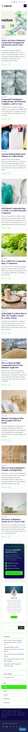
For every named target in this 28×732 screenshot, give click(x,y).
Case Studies (13, 715)
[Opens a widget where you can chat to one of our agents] (23, 729)
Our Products (6, 698)
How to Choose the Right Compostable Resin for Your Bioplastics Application (12, 365)
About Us (6, 690)
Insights (5, 687)
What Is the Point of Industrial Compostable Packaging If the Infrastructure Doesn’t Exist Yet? (13, 43)
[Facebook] (19, 2)
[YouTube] (14, 2)
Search (21, 627)
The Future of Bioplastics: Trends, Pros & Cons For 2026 (13, 520)
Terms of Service (9, 713)
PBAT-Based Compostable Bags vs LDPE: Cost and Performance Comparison (13, 210)
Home (5, 683)
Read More (5, 64)
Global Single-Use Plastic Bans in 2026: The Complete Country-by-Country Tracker (13, 315)
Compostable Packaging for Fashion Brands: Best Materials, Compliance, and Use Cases (13, 101)
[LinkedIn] (12, 2)
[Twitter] (22, 2)
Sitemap (14, 713)
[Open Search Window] (24, 2)
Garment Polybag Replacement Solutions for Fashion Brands (13, 155)
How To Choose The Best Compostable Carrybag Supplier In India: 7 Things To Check (13, 642)
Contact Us (6, 694)
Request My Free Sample (13, 573)
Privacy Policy (7, 702)
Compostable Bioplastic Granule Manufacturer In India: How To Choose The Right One (14, 649)
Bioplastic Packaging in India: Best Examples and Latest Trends (12, 420)
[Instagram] (17, 2)
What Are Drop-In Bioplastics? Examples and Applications (13, 469)
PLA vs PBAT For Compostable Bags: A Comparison (13, 262)
